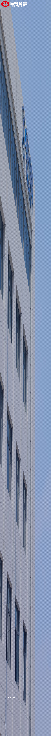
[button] (8, 697)
